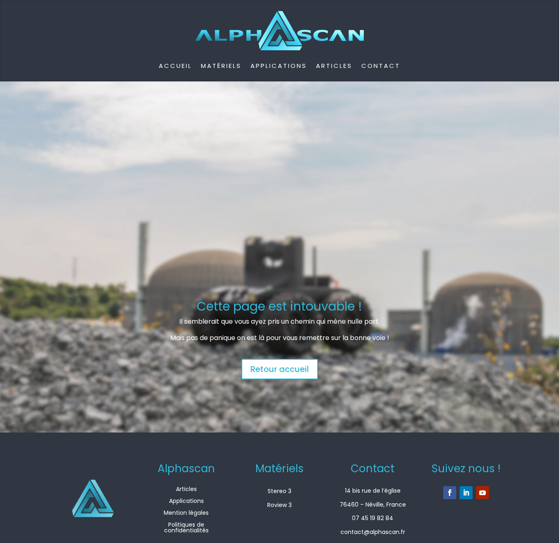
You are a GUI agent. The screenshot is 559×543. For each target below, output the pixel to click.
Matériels (221, 65)
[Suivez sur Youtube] (482, 492)
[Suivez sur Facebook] (449, 492)
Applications (278, 65)
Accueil (175, 65)
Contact (380, 65)
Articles (334, 65)
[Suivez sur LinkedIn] (466, 492)
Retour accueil (279, 369)
